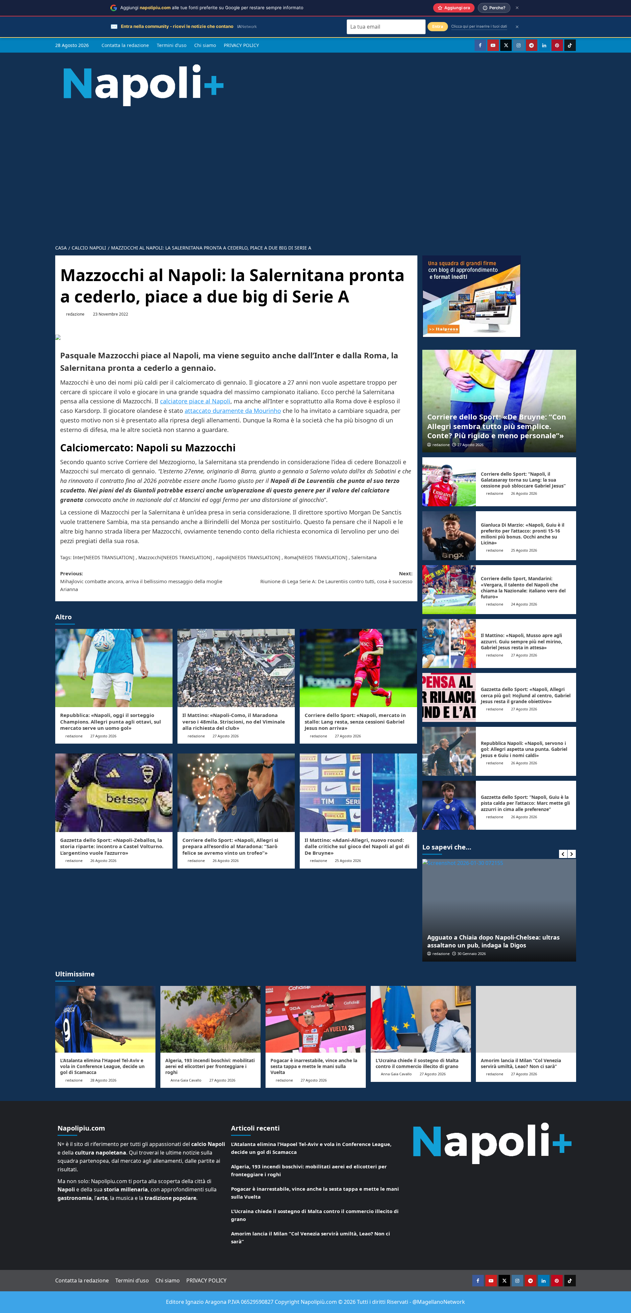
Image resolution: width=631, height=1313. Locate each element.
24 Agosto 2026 (524, 604)
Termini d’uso (171, 45)
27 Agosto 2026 (103, 735)
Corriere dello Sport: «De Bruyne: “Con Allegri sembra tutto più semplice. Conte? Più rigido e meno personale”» (496, 426)
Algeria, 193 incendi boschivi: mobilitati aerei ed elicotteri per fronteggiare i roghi (210, 1066)
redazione (75, 314)
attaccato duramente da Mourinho (233, 411)
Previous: (141, 581)
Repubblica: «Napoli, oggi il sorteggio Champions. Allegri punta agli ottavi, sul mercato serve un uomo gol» (110, 721)
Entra (437, 26)
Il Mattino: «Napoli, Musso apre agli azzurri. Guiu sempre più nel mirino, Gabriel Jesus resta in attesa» (521, 641)
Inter (78, 557)
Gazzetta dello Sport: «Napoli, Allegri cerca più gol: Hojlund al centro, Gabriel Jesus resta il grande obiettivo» (526, 695)
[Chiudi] (517, 7)
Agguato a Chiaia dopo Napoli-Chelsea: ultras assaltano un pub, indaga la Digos (493, 941)
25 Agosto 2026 (348, 860)
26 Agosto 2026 (103, 860)
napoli (223, 557)
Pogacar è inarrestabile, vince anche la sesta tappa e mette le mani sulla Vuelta (313, 1066)
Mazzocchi (149, 557)
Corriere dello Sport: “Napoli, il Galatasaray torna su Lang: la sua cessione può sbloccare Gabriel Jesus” (523, 480)
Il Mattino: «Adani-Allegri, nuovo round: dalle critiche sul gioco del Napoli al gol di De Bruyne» (357, 846)
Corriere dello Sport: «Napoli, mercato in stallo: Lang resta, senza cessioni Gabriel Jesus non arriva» (355, 721)
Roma (290, 557)
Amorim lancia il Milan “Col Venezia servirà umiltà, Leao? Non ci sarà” (521, 1063)
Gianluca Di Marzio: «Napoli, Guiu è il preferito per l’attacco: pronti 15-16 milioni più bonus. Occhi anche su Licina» (522, 534)
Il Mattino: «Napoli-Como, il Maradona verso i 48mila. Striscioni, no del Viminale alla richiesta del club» (233, 721)
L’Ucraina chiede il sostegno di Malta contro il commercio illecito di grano (417, 1063)
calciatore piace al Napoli (195, 401)
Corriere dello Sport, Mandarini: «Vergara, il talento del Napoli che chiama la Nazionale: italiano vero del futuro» (523, 587)
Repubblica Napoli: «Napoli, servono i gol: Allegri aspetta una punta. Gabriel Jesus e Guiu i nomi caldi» (524, 749)
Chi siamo (205, 45)
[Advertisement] (315, 170)
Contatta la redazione (125, 45)
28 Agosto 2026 (103, 1080)
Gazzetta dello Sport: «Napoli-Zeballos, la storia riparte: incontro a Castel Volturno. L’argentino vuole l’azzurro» (111, 846)
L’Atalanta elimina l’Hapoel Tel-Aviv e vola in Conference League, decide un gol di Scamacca (102, 1066)
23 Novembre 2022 (110, 314)
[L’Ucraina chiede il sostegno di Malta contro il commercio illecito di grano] (421, 1019)
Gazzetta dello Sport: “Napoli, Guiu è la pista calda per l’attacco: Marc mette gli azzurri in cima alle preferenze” (525, 803)
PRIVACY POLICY (241, 45)
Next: (336, 577)
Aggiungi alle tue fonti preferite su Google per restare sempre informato (211, 7)
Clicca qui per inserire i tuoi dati (479, 26)
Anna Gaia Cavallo (186, 1080)
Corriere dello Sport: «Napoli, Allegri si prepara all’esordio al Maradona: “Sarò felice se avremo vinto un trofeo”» (230, 846)
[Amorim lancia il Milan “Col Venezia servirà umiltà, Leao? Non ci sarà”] (526, 1019)
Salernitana (364, 557)
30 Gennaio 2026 (471, 953)
